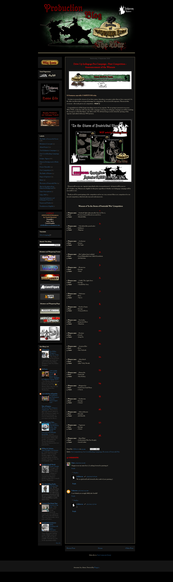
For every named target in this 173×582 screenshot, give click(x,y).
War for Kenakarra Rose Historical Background (47, 187)
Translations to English (46, 206)
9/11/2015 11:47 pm (83, 491)
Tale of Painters (46, 406)
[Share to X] (95, 449)
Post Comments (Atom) (104, 555)
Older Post (129, 548)
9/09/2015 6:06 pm (91, 477)
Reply (73, 469)
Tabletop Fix (45, 350)
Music (41, 180)
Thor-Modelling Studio (49, 484)
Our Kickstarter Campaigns (48, 151)
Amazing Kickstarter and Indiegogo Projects (47, 199)
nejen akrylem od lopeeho (49, 394)
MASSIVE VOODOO (49, 523)
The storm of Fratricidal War (111, 452)
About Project (44, 147)
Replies (76, 473)
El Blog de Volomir (47, 449)
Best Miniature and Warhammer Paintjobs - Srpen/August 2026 (54, 399)
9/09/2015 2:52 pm (80, 463)
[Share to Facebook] (97, 449)
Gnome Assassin (54, 466)
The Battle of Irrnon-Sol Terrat (49, 139)
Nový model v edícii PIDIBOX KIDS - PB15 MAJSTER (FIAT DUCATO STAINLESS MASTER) (50, 429)
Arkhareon (79, 477)
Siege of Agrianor (45, 177)
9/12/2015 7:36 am (91, 504)
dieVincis (44, 369)
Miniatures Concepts (46, 144)
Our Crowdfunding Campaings (92, 452)
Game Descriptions (45, 192)
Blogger (96, 568)
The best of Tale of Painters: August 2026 (49, 409)
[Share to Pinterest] (99, 449)
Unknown (74, 491)
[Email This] (91, 449)
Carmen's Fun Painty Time (50, 504)
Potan (73, 463)
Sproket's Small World (48, 465)
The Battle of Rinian (46, 174)
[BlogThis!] (93, 449)
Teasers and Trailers (45, 203)
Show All (58, 543)
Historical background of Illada (49, 162)
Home (100, 548)
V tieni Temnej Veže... (48, 422)
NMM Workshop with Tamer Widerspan (53, 527)
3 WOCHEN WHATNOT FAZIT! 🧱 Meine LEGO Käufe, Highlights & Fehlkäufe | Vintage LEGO (50, 375)
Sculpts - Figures (45, 159)
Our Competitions (76, 452)
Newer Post (71, 548)
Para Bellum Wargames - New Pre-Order (54, 353)
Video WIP (43, 195)
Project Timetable (45, 167)
